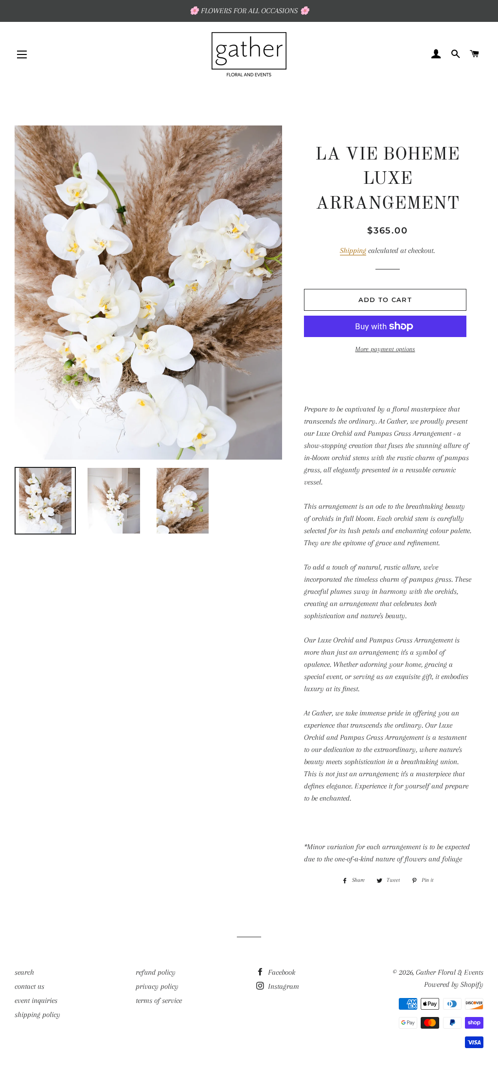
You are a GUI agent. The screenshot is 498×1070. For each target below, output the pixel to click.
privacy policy (157, 986)
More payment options (385, 349)
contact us (29, 986)
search (24, 972)
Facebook (280, 972)
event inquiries (36, 1000)
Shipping (353, 250)
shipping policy (37, 1014)
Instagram (282, 986)
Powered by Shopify (453, 984)
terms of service (159, 1000)
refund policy (156, 972)
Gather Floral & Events (449, 972)
